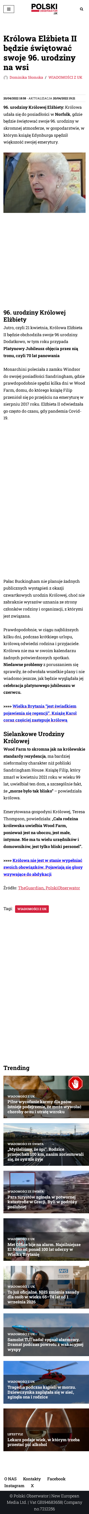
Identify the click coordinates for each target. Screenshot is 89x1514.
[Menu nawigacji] (8, 9)
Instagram (14, 1485)
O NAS (10, 1478)
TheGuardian (31, 888)
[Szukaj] (81, 9)
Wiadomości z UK (32, 909)
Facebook (56, 1478)
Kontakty (32, 1478)
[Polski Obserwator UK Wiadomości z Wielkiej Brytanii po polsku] (44, 9)
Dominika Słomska (26, 77)
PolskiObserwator (62, 888)
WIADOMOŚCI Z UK (65, 77)
